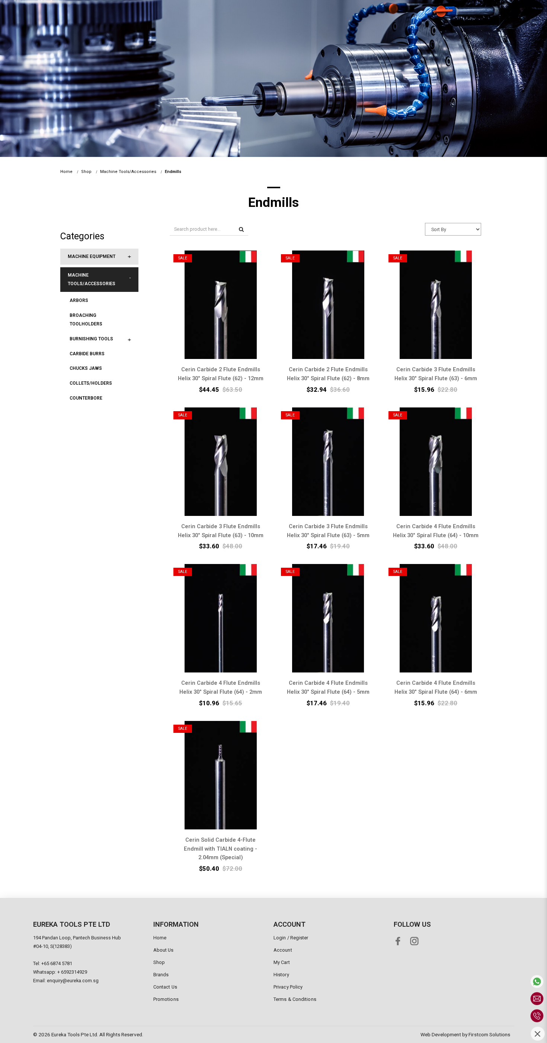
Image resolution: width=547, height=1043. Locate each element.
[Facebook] (399, 939)
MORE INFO (219, 313)
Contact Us (165, 987)
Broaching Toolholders (86, 320)
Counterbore (86, 398)
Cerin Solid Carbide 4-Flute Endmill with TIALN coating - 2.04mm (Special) (220, 848)
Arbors (79, 300)
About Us (163, 950)
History (281, 974)
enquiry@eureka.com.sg (73, 980)
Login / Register (291, 937)
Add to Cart (219, 296)
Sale (182, 258)
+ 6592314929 (72, 972)
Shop (86, 171)
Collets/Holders (91, 383)
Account (283, 950)
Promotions (166, 999)
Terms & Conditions (295, 999)
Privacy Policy (288, 987)
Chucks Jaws (86, 368)
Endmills (173, 171)
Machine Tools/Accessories (128, 171)
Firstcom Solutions (489, 1034)
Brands (161, 974)
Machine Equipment (91, 256)
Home (66, 171)
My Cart (282, 962)
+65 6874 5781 (56, 963)
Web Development (440, 1034)
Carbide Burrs (87, 353)
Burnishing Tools (91, 338)
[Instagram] (416, 939)
